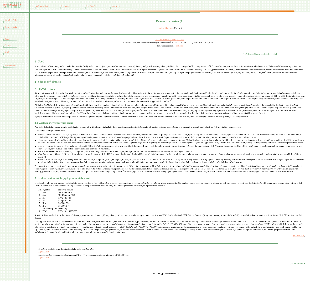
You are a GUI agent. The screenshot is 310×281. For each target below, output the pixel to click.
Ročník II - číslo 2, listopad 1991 (169, 39)
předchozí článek (252, 54)
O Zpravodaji (42, 6)
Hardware (179, 46)
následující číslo (268, 54)
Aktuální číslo (11, 20)
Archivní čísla (11, 27)
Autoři (7, 39)
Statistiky (115, 6)
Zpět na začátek (296, 263)
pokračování (298, 235)
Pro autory (65, 6)
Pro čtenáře (91, 6)
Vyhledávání (10, 66)
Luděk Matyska (165, 27)
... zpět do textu (43, 251)
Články (8, 45)
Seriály (8, 52)
